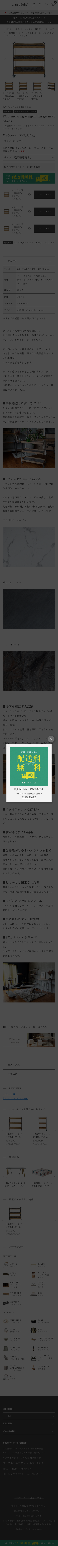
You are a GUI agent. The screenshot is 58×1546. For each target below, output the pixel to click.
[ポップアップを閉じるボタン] (51, 739)
